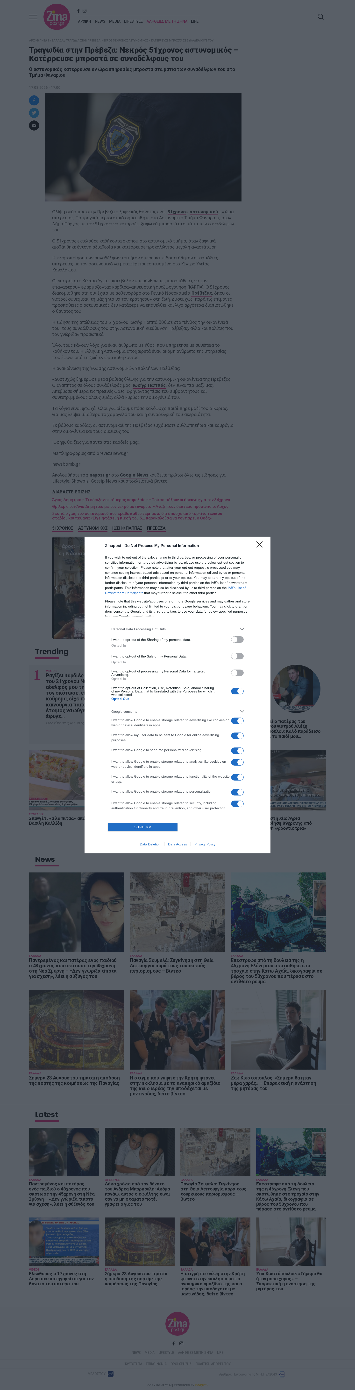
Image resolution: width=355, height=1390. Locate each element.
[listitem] (177, 628)
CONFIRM (143, 827)
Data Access (177, 844)
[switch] (237, 639)
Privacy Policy (204, 844)
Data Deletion (150, 844)
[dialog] (177, 695)
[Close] (261, 546)
